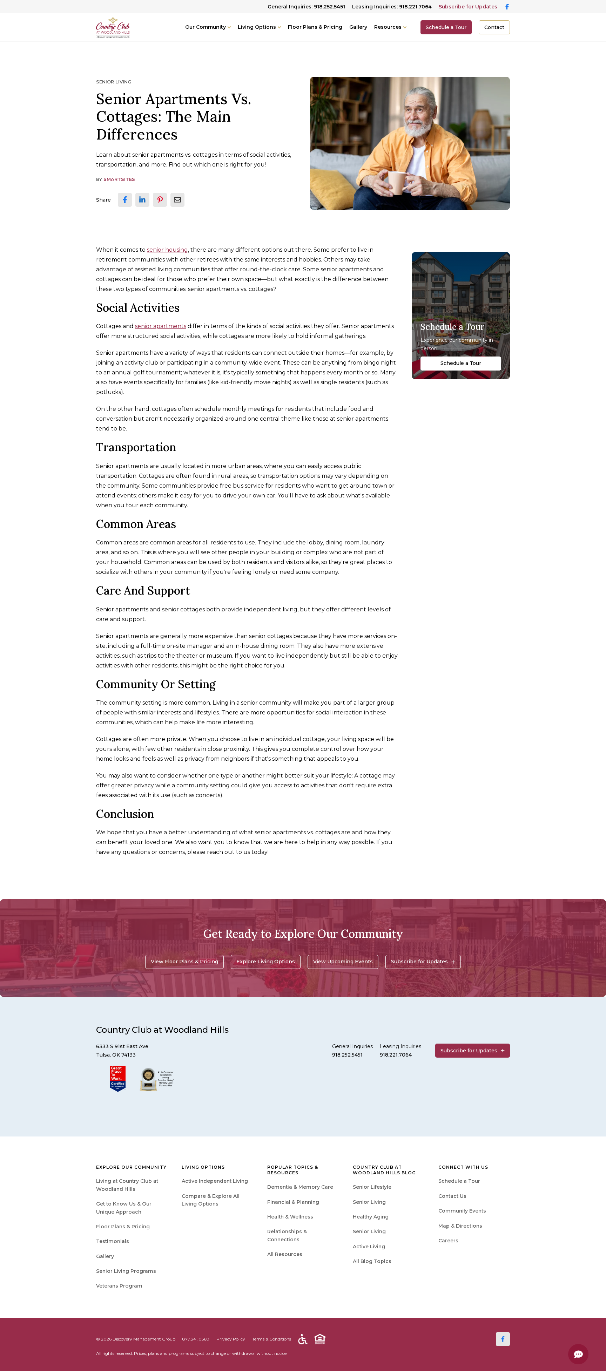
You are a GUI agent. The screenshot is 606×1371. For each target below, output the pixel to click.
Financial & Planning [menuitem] (293, 1202)
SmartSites (119, 179)
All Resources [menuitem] (284, 1254)
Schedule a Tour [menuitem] (459, 1181)
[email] (177, 200)
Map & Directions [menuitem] (460, 1226)
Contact (494, 27)
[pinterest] (160, 200)
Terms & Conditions (271, 1339)
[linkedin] (142, 200)
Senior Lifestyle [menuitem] (372, 1187)
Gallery (358, 27)
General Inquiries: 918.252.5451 (306, 7)
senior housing (167, 249)
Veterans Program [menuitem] (119, 1286)
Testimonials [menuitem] (112, 1241)
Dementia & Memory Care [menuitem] (300, 1187)
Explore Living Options (265, 961)
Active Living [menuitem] (369, 1246)
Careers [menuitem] (448, 1240)
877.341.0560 (195, 1339)
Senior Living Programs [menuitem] (126, 1271)
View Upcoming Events (343, 961)
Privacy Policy (230, 1339)
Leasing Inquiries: (392, 7)
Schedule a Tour (446, 27)
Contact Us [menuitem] (452, 1196)
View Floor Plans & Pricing (184, 961)
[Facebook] (503, 1339)
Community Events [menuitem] (462, 1211)
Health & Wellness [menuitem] (290, 1217)
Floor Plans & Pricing (315, 27)
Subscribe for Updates (468, 7)
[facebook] (125, 200)
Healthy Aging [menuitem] (371, 1217)
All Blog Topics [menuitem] (372, 1261)
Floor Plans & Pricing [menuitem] (123, 1226)
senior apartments (160, 326)
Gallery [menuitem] (105, 1256)
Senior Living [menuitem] (369, 1202)
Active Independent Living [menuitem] (215, 1181)
